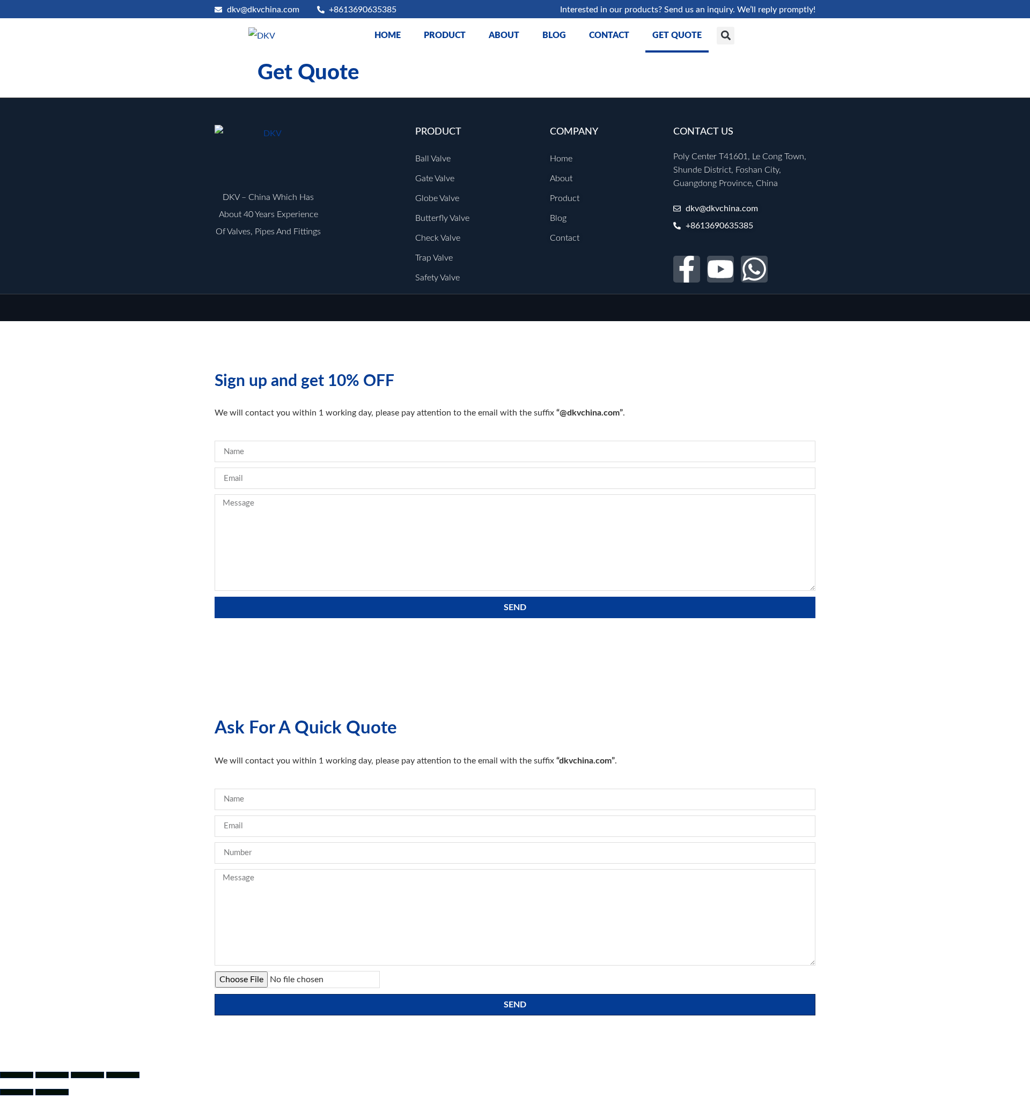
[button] (725, 35)
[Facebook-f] (686, 269)
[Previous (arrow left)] (16, 1092)
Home (387, 35)
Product (445, 35)
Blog (554, 35)
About (504, 35)
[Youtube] (720, 269)
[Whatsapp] (754, 269)
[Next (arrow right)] (52, 1092)
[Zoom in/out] (16, 1075)
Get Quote (677, 35)
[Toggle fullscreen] (52, 1075)
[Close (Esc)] (122, 1075)
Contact (609, 35)
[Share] (87, 1075)
